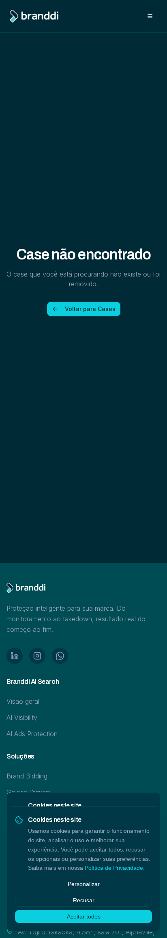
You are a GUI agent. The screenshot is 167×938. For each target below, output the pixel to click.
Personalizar (84, 884)
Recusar (83, 900)
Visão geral (22, 701)
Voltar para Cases (90, 308)
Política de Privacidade (114, 868)
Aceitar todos (84, 916)
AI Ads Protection (32, 734)
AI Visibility (21, 717)
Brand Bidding (26, 776)
